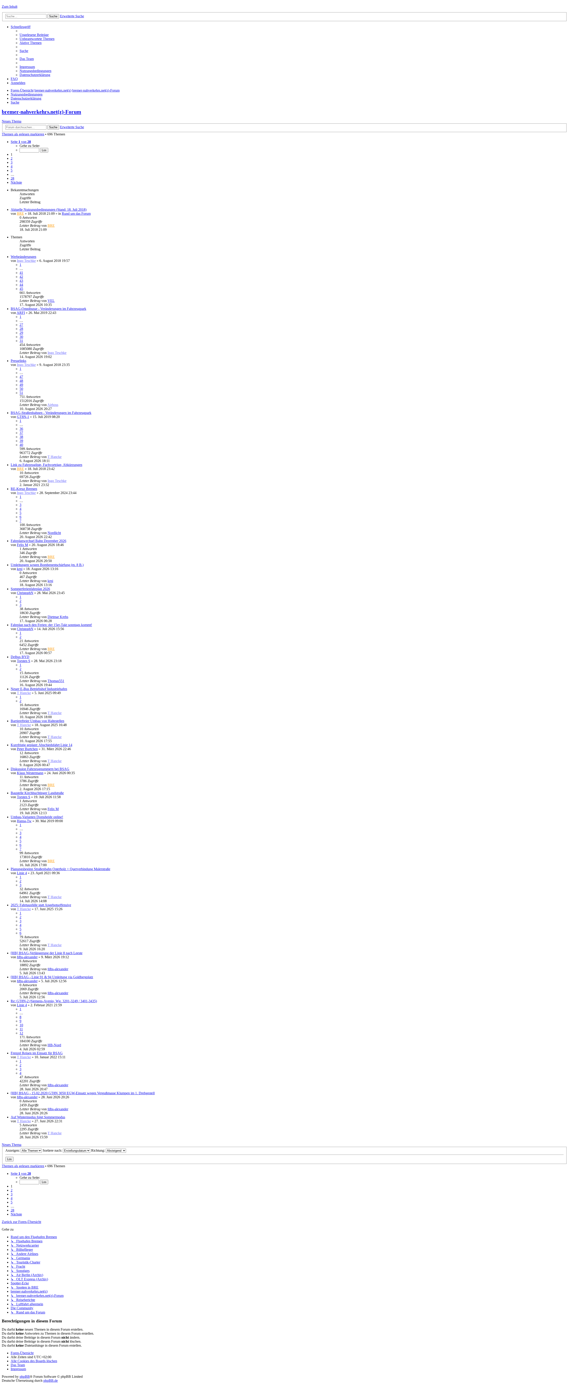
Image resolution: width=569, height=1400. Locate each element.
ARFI (21, 313)
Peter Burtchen (27, 749)
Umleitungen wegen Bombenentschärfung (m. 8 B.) (47, 565)
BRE (20, 213)
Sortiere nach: (53, 1150)
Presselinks (18, 361)
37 (21, 433)
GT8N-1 (23, 417)
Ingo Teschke (26, 261)
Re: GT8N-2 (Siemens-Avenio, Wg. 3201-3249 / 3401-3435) (54, 1001)
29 (21, 333)
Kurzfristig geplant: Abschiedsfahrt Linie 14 (41, 745)
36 (21, 429)
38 (21, 437)
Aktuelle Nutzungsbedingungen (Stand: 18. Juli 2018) (48, 209)
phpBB (25, 1376)
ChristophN (25, 593)
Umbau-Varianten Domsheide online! (37, 817)
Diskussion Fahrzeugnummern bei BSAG (40, 769)
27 (21, 325)
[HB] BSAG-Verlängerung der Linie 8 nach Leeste (46, 953)
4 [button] (11, 166)
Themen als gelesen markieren (23, 134)
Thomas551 (56, 681)
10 (21, 1025)
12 (21, 1033)
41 (21, 273)
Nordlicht (54, 533)
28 (21, 329)
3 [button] (11, 162)
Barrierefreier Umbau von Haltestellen (37, 721)
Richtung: (98, 1150)
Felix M (22, 545)
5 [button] (11, 170)
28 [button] (12, 178)
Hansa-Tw (24, 821)
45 (21, 289)
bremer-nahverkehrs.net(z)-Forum (41, 112)
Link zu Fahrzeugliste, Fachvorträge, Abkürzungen (46, 465)
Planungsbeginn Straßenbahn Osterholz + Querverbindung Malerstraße (60, 869)
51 (21, 393)
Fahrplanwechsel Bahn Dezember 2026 (38, 541)
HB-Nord (54, 1045)
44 (21, 285)
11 (21, 1029)
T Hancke (55, 457)
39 (21, 441)
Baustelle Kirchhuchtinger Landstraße (37, 793)
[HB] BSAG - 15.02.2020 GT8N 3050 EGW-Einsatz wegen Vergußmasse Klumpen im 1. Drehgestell (83, 1093)
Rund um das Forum (76, 213)
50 (21, 389)
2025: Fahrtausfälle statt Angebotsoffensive (41, 905)
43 (21, 281)
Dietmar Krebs (58, 617)
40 (21, 445)
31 (21, 341)
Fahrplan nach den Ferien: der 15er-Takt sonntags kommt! (51, 625)
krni (19, 569)
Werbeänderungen (23, 257)
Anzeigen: (13, 1150)
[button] (21, 142)
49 (21, 385)
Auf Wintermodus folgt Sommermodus (38, 1117)
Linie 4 (22, 873)
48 (21, 381)
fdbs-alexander (27, 957)
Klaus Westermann (30, 773)
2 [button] (11, 158)
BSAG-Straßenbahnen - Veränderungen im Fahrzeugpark (51, 413)
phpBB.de (50, 1380)
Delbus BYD (20, 657)
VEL (51, 301)
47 (21, 377)
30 (21, 337)
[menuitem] (34, 35)
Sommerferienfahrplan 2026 (30, 589)
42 (21, 277)
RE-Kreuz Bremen (24, 489)
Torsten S (23, 661)
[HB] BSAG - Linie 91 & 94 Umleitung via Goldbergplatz (52, 977)
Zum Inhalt (9, 6)
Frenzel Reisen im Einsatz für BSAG (37, 1053)
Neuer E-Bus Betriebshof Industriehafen (39, 689)
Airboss (52, 405)
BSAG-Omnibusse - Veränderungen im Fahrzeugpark (48, 309)
